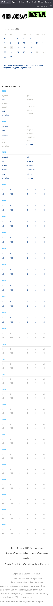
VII (3, 194)
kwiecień (5, 170)
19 (31, 48)
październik (30, 170)
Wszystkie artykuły (31, 564)
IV (27, 190)
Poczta (37, 6)
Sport (14, 2)
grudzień (29, 144)
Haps (33, 553)
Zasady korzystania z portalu (22, 582)
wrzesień (29, 165)
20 (37, 48)
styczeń (5, 126)
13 (37, 43)
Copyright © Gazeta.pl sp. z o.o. (26, 574)
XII (44, 194)
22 (5, 52)
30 (11, 57)
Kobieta (21, 2)
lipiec (28, 157)
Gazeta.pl (27, 558)
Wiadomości (5, 2)
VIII (11, 194)
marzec (5, 135)
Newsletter (16, 564)
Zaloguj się (44, 6)
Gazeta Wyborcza (14, 553)
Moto (28, 2)
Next (34, 2)
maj (3, 111)
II (10, 190)
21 (43, 48)
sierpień (29, 161)
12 (31, 43)
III (19, 190)
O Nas (14, 579)
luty (3, 99)
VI (44, 190)
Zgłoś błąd (39, 582)
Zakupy (26, 553)
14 (43, 43)
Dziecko (48, 2)
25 (24, 52)
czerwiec (5, 115)
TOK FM (28, 548)
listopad (29, 174)
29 (5, 57)
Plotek (40, 2)
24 (18, 52)
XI (35, 194)
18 (24, 48)
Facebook (44, 564)
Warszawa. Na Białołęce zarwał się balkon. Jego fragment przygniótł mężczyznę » (23, 66)
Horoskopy (38, 548)
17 (18, 48)
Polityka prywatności (34, 579)
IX (19, 194)
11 (24, 43)
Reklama (21, 579)
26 (31, 52)
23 (11, 52)
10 (18, 43)
